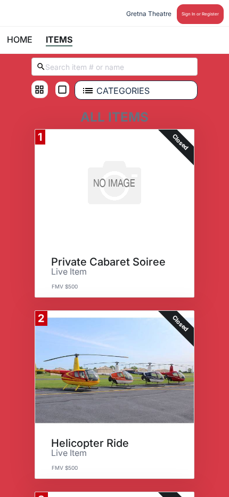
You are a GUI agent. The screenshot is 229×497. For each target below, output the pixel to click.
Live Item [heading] (69, 272)
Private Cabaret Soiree (108, 261)
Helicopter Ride (90, 443)
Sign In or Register (200, 14)
